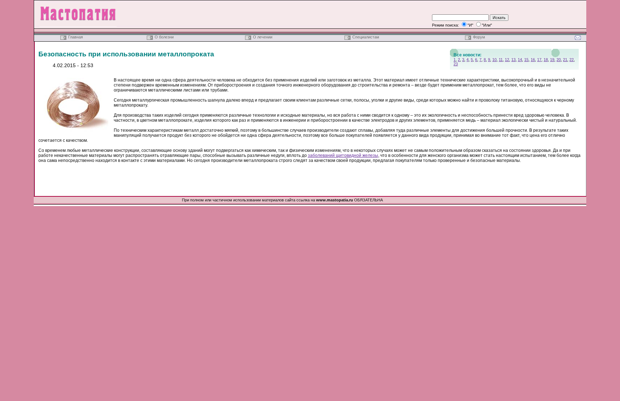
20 (558, 59)
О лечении (262, 37)
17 (539, 59)
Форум (479, 37)
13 (513, 59)
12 (507, 59)
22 (571, 59)
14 (520, 59)
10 (494, 59)
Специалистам (365, 37)
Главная (75, 37)
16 (533, 59)
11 (501, 59)
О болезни (164, 37)
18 (546, 59)
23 (456, 64)
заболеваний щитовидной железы (343, 155)
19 (552, 59)
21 (565, 59)
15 (526, 59)
